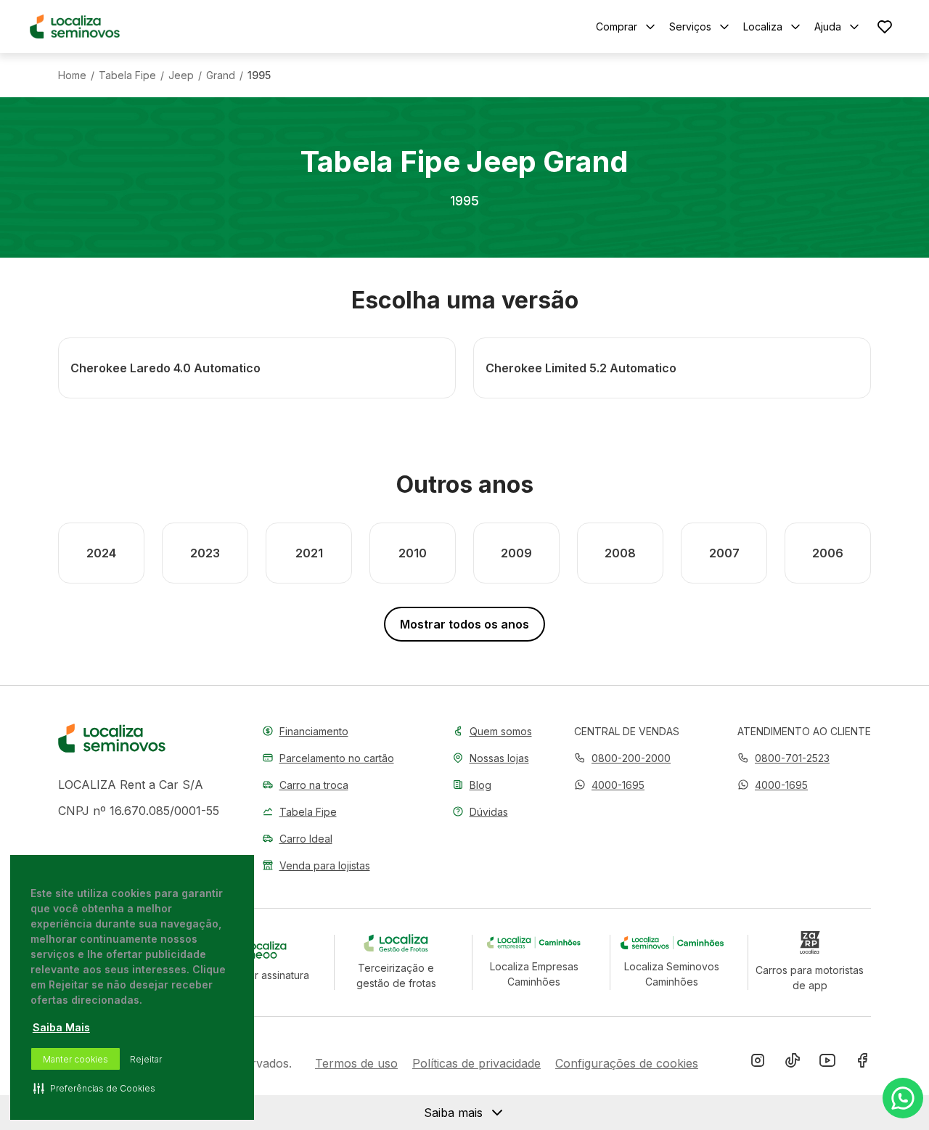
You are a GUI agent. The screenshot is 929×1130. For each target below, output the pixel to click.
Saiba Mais (61, 1027)
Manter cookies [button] (75, 1059)
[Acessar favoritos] (884, 26)
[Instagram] (757, 1063)
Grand (220, 75)
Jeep (181, 75)
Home (72, 75)
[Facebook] (862, 1063)
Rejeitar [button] (146, 1059)
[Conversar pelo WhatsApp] (903, 1098)
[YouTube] (827, 1063)
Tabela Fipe (127, 75)
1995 (259, 75)
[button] (609, 785)
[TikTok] (792, 1063)
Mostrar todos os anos (464, 624)
